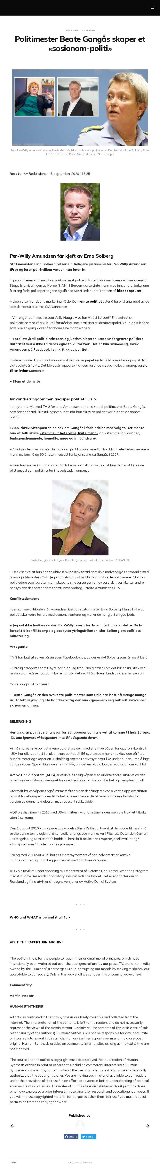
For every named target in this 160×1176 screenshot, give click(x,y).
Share (73, 1136)
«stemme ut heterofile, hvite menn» (69, 433)
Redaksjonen (38, 174)
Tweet (90, 1136)
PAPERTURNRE (36, 942)
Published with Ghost (80, 1162)
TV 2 (46, 407)
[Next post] (147, 1126)
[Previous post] (12, 1126)
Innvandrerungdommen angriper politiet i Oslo (53, 399)
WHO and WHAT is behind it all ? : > (40, 917)
